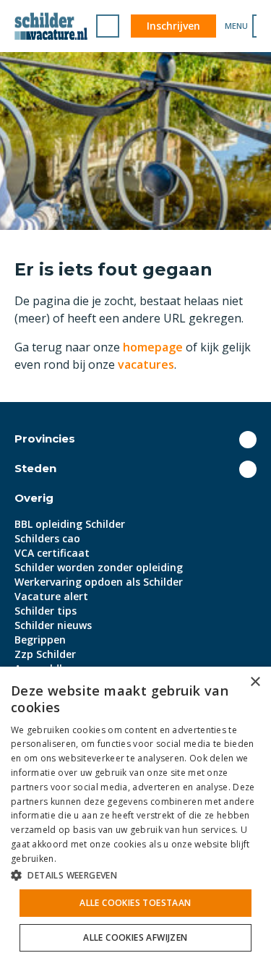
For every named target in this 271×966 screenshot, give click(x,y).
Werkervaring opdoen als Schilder (98, 582)
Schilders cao (47, 538)
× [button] (254, 682)
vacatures (146, 364)
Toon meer (248, 439)
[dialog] (135, 816)
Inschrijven (173, 26)
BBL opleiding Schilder (69, 524)
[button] (135, 875)
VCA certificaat (52, 553)
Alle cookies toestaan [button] (135, 903)
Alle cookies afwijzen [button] (135, 937)
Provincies (44, 438)
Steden (35, 468)
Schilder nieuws (53, 625)
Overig (33, 498)
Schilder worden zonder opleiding (98, 567)
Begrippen (40, 639)
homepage (153, 347)
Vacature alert (51, 596)
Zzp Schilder (45, 654)
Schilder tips (45, 610)
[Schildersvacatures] (50, 26)
